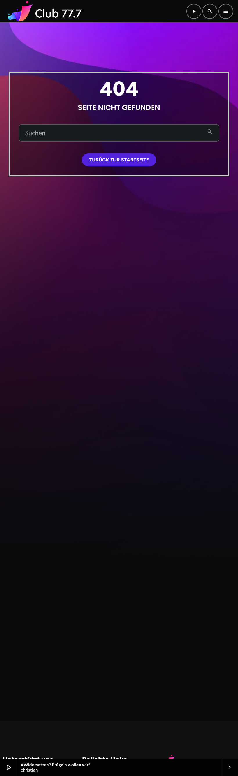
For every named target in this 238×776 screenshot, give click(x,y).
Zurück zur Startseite (119, 159)
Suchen (35, 133)
